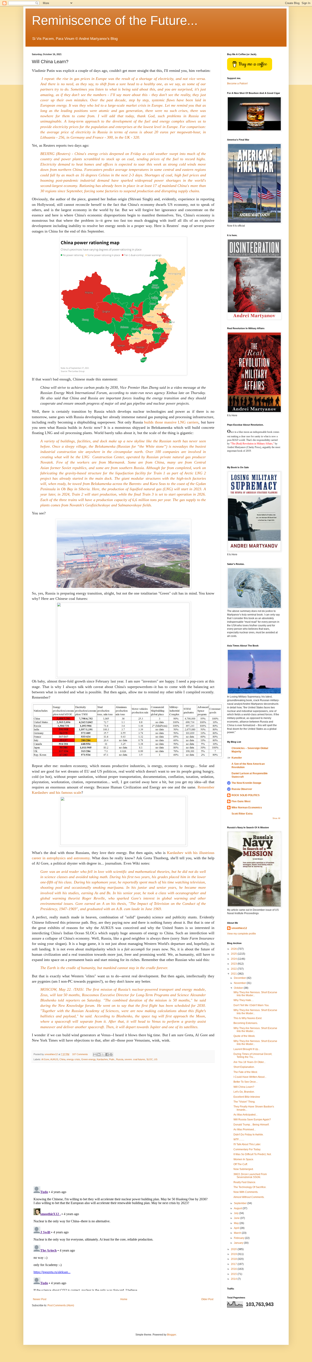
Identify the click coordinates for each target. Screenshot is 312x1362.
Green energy (88, 1059)
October (239, 987)
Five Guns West (241, 801)
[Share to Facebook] (107, 1054)
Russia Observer (242, 789)
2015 (234, 1274)
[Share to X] (103, 1054)
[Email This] (95, 1054)
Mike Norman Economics (247, 807)
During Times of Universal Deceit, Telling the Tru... (252, 1055)
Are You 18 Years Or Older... (249, 1062)
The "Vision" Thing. (244, 1101)
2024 (234, 958)
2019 (234, 1254)
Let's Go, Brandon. (244, 1091)
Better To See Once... (245, 1081)
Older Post (207, 1299)
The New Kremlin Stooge (246, 782)
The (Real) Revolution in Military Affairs (252, 443)
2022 (234, 968)
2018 (234, 1259)
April (237, 1228)
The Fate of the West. (245, 1072)
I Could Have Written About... (249, 1076)
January (239, 1242)
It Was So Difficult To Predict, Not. (252, 1154)
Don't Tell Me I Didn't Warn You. (251, 1005)
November (240, 983)
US (155, 1059)
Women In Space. (243, 1159)
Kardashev (102, 1059)
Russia (119, 1059)
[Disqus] (123, 1124)
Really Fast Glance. (244, 1182)
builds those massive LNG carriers (171, 422)
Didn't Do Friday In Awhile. (248, 1134)
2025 (234, 953)
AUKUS (54, 1059)
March (238, 1232)
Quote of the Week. (244, 1036)
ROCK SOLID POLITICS (246, 795)
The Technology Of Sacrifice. (249, 1187)
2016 (234, 1268)
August (238, 1208)
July (236, 1213)
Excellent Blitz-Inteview (246, 1096)
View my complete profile (241, 933)
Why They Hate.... (243, 1000)
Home (123, 1299)
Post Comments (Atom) (61, 1305)
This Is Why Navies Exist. (247, 1018)
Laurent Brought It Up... (246, 1049)
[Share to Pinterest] (111, 1054)
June (237, 1218)
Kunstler (237, 757)
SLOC (149, 1059)
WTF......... (238, 1139)
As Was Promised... (244, 1129)
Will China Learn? (243, 1086)
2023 (234, 963)
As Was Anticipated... (245, 1114)
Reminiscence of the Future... (115, 20)
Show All (276, 818)
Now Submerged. (243, 1169)
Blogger (171, 1334)
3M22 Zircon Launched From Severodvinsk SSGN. (250, 1176)
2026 (234, 948)
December (240, 977)
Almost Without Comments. (248, 1197)
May (236, 1223)
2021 (234, 973)
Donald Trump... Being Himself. (251, 1124)
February (239, 1238)
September (240, 1203)
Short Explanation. (244, 1066)
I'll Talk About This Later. (247, 1144)
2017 (234, 1264)
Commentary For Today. (247, 1149)
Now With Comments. (245, 1192)
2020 (234, 1249)
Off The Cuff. (240, 1164)
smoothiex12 (239, 928)
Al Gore (45, 1059)
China (62, 1059)
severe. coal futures (135, 1059)
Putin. (112, 1059)
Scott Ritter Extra (242, 813)
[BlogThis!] (99, 1054)
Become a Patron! (237, 83)
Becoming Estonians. (245, 1023)
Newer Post (39, 1299)
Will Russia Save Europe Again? (252, 1119)
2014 (234, 1278)
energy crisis (73, 1059)
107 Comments (80, 1054)
